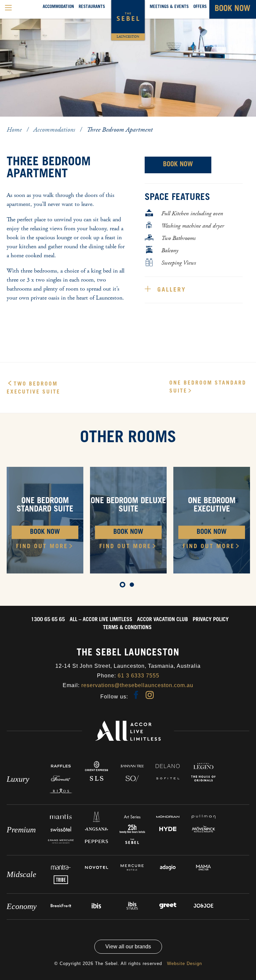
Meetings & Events (169, 7)
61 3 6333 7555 (138, 675)
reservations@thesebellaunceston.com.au (137, 685)
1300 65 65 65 (48, 619)
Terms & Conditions (127, 627)
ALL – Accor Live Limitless (101, 619)
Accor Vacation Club (162, 619)
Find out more (42, 547)
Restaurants (92, 7)
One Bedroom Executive (212, 505)
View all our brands (128, 946)
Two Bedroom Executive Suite (33, 388)
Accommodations (55, 130)
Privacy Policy (211, 619)
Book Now (178, 165)
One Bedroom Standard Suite (207, 387)
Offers (200, 7)
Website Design (184, 963)
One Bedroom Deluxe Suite (128, 505)
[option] (128, 58)
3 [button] (31, 122)
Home (15, 130)
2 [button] (21, 122)
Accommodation (58, 7)
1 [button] (11, 122)
